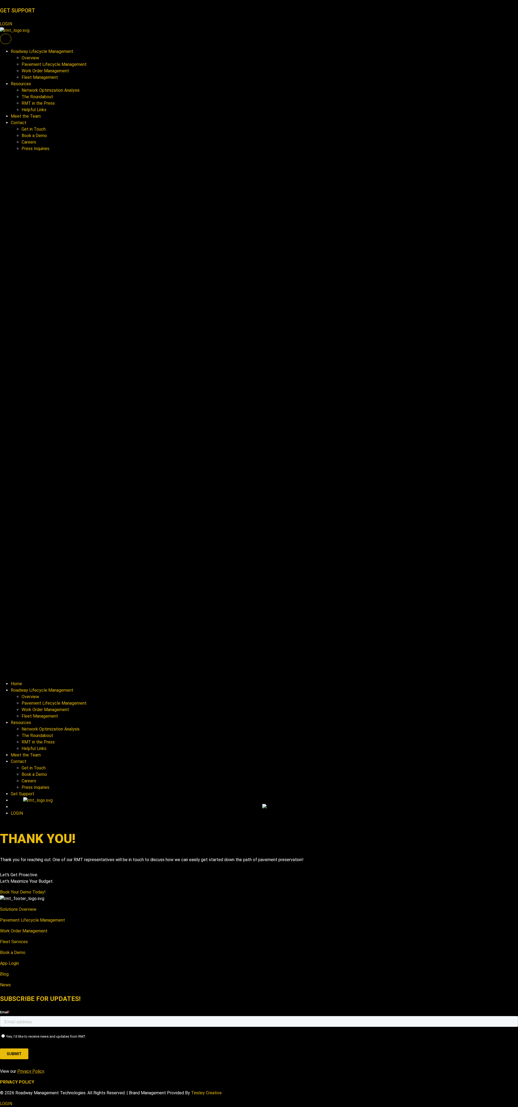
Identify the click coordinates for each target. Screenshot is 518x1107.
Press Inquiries (35, 148)
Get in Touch (34, 129)
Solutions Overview (18, 909)
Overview (30, 57)
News (5, 984)
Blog (4, 974)
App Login (9, 963)
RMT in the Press (38, 103)
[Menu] (5, 39)
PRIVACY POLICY (17, 1082)
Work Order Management (45, 70)
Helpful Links (34, 109)
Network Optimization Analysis (51, 90)
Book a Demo (34, 135)
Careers (29, 142)
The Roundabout (37, 96)
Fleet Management (40, 77)
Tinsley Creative (206, 1092)
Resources (21, 83)
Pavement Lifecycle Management (54, 64)
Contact (18, 122)
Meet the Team (26, 116)
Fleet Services (14, 941)
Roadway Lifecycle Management (42, 51)
